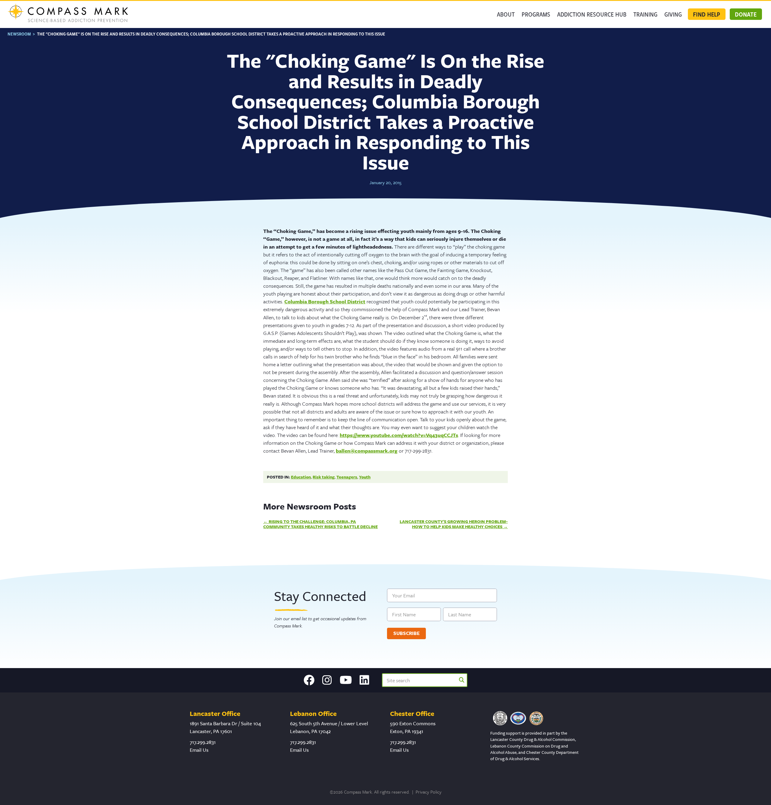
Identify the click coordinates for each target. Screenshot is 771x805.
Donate (746, 14)
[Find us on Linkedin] (364, 680)
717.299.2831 (203, 742)
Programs (536, 14)
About (506, 14)
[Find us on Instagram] (327, 680)
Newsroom (19, 34)
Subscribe (406, 633)
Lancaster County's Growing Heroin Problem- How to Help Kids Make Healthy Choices (454, 524)
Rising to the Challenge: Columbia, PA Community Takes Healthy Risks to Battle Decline (320, 524)
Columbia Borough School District (324, 301)
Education (301, 477)
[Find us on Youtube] (346, 680)
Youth (364, 477)
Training (645, 14)
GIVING (673, 14)
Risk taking (324, 477)
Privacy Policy (429, 791)
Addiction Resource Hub (591, 14)
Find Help (706, 14)
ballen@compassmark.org (367, 450)
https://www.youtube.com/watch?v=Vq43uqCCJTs (399, 435)
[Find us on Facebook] (309, 680)
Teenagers (346, 477)
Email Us (199, 750)
